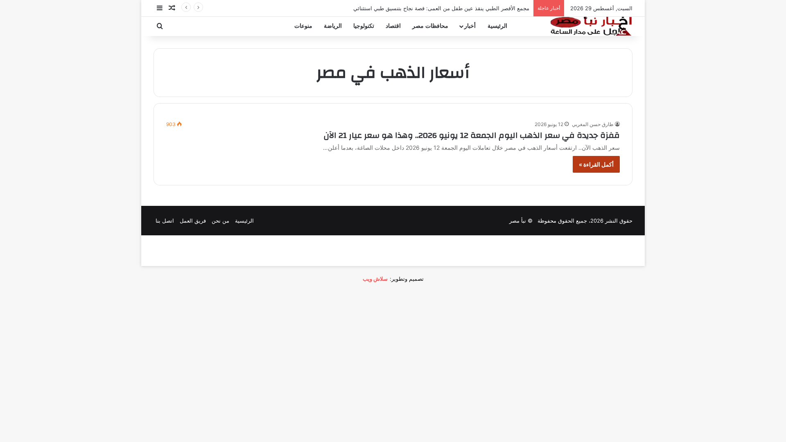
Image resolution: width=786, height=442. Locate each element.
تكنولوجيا (363, 26)
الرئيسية (497, 26)
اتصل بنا (165, 220)
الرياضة (333, 26)
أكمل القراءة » (596, 164)
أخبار (470, 26)
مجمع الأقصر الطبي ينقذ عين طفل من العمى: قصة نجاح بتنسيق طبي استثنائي (441, 8)
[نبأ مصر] (591, 26)
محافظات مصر (430, 26)
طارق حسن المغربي (593, 124)
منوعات (303, 26)
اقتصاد (393, 26)
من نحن (220, 220)
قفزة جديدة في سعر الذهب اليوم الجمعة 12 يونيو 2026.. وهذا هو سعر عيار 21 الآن (472, 135)
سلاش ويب (375, 278)
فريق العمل (193, 220)
